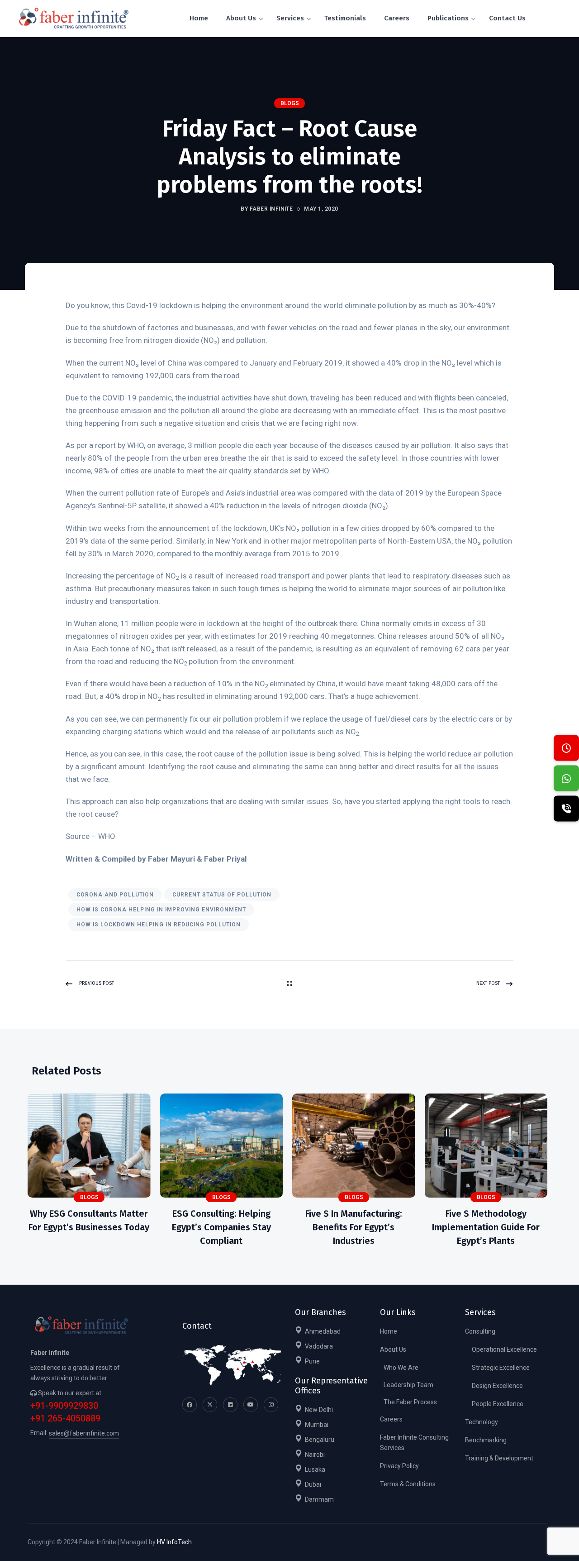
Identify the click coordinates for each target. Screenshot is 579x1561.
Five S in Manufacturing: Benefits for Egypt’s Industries (353, 1227)
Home (388, 1331)
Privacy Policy (399, 1465)
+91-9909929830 (64, 1406)
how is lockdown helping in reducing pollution (158, 924)
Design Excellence (497, 1385)
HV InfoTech (174, 1542)
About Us (393, 1349)
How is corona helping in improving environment (161, 909)
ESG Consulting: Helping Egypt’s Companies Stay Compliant (221, 1227)
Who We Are (401, 1367)
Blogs (289, 103)
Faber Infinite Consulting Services (414, 1442)
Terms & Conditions (408, 1484)
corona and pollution (115, 894)
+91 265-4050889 (65, 1418)
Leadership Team (408, 1384)
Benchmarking (486, 1440)
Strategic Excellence (501, 1367)
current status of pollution (221, 894)
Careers (391, 1419)
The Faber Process (410, 1402)
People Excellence (497, 1403)
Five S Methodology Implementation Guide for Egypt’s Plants (486, 1227)
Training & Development (499, 1458)
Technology (481, 1422)
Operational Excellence (504, 1349)
